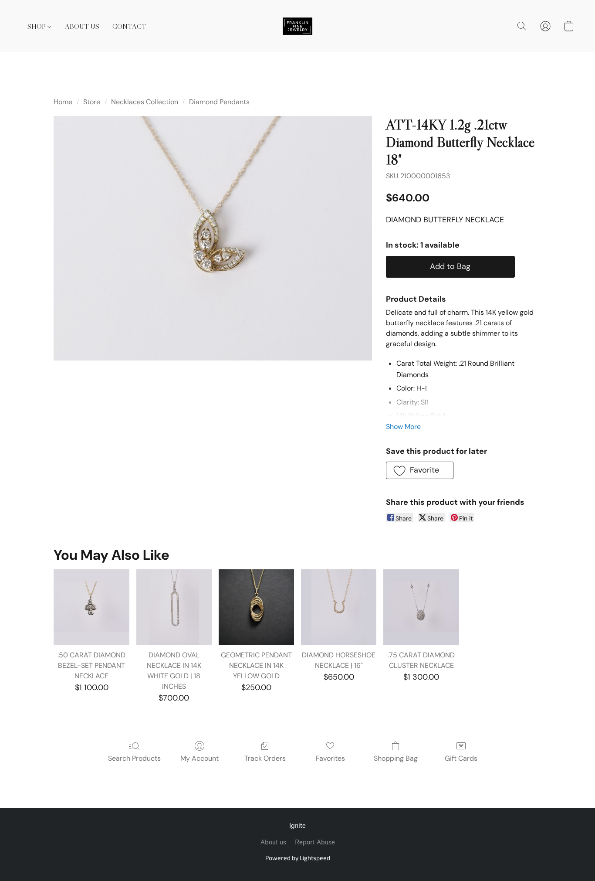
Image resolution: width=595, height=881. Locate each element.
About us (273, 842)
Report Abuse (315, 842)
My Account (199, 758)
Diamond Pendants (219, 101)
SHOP (37, 26)
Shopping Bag (396, 758)
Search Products (134, 758)
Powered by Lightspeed (297, 857)
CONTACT (129, 26)
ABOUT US (82, 26)
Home (63, 101)
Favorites (330, 758)
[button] (297, 26)
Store (91, 101)
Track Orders (265, 758)
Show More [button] (403, 426)
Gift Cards (461, 758)
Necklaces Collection (144, 101)
